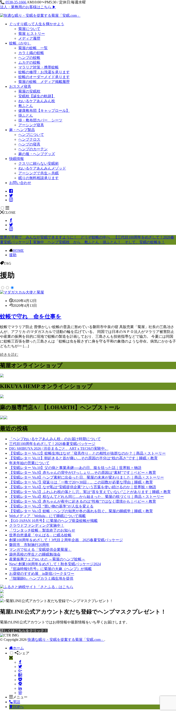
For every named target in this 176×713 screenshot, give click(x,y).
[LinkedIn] (20, 688)
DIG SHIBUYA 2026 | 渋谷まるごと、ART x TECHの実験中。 (58, 448)
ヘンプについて (31, 135)
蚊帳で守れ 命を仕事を (30, 316)
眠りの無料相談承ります (38, 178)
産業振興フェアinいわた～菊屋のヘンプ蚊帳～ (47, 559)
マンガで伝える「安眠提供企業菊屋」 (40, 549)
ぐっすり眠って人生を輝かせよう (36, 24)
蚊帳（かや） (20, 43)
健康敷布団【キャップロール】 (44, 110)
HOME (18, 250)
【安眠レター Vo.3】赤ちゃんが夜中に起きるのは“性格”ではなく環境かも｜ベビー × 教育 (82, 501)
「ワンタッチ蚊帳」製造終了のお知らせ (42, 530)
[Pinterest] (20, 693)
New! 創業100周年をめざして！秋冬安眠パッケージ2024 (55, 564)
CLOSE (10, 212)
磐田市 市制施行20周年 (29, 545)
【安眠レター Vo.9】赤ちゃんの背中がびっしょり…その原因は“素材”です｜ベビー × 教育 (82, 472)
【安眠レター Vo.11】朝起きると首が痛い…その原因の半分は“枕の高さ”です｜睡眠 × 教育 (83, 458)
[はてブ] (20, 675)
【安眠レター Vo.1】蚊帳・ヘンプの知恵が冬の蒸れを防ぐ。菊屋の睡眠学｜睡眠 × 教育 (81, 511)
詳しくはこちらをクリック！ (24, 631)
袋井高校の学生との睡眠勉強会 (34, 554)
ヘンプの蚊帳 (29, 58)
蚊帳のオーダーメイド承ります (44, 77)
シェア (23, 653)
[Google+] (20, 671)
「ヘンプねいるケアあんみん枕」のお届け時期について (55, 439)
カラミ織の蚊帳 (31, 53)
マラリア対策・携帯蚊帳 (38, 67)
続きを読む (9, 354)
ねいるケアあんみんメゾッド (42, 168)
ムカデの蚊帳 (29, 62)
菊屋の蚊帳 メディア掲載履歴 (44, 82)
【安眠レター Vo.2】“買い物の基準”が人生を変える (51, 506)
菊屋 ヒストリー (31, 34)
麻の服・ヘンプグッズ (36, 154)
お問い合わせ (20, 183)
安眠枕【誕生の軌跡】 (36, 96)
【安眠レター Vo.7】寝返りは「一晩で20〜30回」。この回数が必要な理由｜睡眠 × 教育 (81, 482)
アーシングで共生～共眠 (38, 173)
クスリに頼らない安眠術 (38, 163)
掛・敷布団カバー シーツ (40, 120)
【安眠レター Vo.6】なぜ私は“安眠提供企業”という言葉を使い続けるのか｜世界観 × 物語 (82, 487)
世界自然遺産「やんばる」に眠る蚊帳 (40, 535)
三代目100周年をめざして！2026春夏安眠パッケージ (52, 444)
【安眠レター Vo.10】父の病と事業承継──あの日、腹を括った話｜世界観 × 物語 (75, 468)
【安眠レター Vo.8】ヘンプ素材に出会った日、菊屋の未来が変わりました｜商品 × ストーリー (86, 477)
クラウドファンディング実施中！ (36, 525)
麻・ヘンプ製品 (22, 130)
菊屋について (29, 29)
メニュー (20, 697)
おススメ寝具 (20, 86)
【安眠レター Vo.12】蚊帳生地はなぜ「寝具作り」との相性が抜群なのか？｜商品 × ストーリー (87, 453)
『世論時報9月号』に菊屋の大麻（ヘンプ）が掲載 (50, 569)
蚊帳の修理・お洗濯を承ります (44, 72)
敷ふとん (25, 106)
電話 (16, 702)
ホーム (18, 648)
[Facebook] (20, 662)
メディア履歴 (29, 38)
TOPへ (18, 707)
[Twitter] (20, 667)
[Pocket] (20, 680)
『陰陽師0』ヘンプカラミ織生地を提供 (41, 578)
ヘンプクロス (29, 139)
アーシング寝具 (31, 125)
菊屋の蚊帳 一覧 (33, 48)
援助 (12, 255)
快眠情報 (16, 159)
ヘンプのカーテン (33, 149)
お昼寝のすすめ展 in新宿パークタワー (41, 574)
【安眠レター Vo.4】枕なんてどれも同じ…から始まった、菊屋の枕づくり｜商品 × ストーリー (86, 497)
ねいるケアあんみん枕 (36, 101)
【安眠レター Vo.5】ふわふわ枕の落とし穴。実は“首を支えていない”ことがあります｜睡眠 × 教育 (90, 492)
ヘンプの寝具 (29, 144)
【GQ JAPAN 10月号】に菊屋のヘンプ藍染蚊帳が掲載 (53, 521)
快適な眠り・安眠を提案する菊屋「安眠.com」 (66, 640)
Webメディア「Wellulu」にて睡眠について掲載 (47, 516)
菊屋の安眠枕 (29, 91)
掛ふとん (25, 115)
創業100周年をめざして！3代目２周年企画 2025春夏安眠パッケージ (66, 540)
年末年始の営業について (29, 463)
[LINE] (20, 684)
